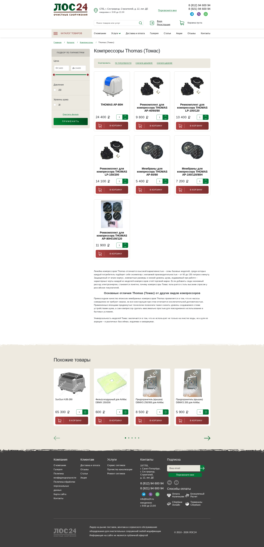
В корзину (116, 125)
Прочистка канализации (119, 469)
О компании (100, 33)
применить (70, 121)
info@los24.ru (147, 499)
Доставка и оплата (135, 33)
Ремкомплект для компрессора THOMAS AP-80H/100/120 (112, 235)
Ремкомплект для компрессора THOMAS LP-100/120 (192, 107)
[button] (125, 438)
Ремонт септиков (116, 473)
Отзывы (192, 33)
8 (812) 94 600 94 (199, 5)
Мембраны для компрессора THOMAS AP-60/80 (152, 171)
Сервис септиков (116, 465)
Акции (179, 33)
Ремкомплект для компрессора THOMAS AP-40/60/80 (152, 107)
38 (59, 105)
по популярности (123, 63)
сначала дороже (164, 63)
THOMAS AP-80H (112, 104)
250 (59, 90)
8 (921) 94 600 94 (199, 8)
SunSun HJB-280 (63, 399)
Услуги (114, 33)
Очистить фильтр (71, 114)
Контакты (205, 33)
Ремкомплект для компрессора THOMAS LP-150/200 (112, 171)
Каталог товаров (71, 33)
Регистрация (163, 24)
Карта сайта (60, 494)
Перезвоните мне (167, 10)
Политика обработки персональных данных (64, 486)
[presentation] (57, 438)
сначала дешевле (144, 63)
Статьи (167, 33)
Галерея (154, 33)
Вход (159, 21)
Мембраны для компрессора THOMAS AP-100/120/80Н (192, 171)
